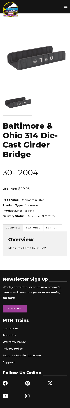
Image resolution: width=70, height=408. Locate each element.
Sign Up (15, 308)
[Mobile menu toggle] (65, 6)
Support (52, 227)
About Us (9, 335)
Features (33, 227)
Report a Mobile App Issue (22, 355)
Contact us (10, 328)
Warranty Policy (14, 342)
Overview (13, 227)
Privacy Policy (13, 348)
